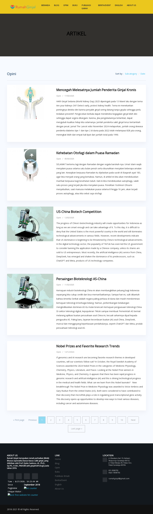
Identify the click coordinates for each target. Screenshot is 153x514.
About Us (131, 5)
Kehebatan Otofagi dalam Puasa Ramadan (87, 153)
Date (142, 73)
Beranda (45, 5)
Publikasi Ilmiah (86, 7)
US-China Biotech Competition (78, 212)
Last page (76, 428)
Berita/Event (104, 5)
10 (122, 420)
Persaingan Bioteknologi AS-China (81, 279)
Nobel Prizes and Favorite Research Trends (88, 346)
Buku (75, 5)
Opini (65, 5)
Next (133, 420)
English (119, 5)
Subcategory (131, 73)
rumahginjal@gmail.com (119, 478)
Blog (56, 5)
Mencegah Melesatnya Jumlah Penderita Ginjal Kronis (96, 90)
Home (58, 459)
